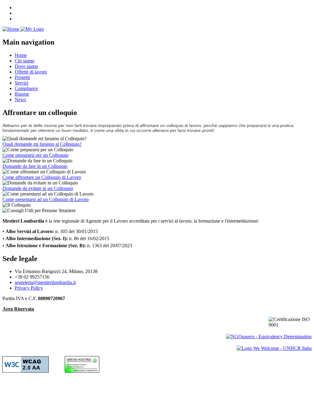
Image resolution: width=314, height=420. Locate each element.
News (20, 99)
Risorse (22, 94)
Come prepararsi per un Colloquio (35, 155)
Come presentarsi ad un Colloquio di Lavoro (45, 199)
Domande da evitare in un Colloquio (37, 188)
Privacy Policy (29, 288)
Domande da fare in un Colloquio (34, 166)
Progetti (22, 77)
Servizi (21, 82)
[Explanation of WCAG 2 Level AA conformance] (25, 371)
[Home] (23, 29)
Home (21, 55)
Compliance (26, 88)
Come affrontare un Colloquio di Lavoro (41, 177)
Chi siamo (24, 60)
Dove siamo (26, 66)
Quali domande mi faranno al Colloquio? (42, 144)
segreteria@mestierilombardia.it (45, 282)
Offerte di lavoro (31, 71)
